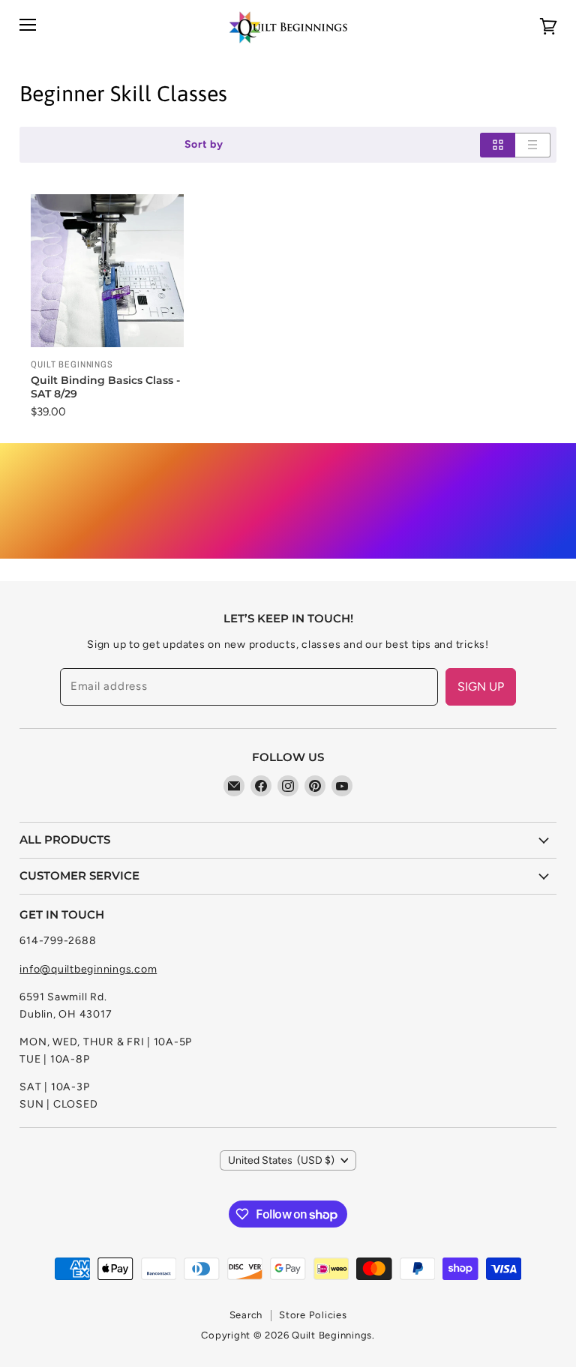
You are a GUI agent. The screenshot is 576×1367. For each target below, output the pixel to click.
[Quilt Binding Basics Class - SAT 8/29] (107, 270)
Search (246, 1315)
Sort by (204, 145)
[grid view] (497, 145)
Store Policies (313, 1315)
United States (281, 1160)
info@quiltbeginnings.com (88, 969)
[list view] (532, 145)
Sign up (481, 686)
